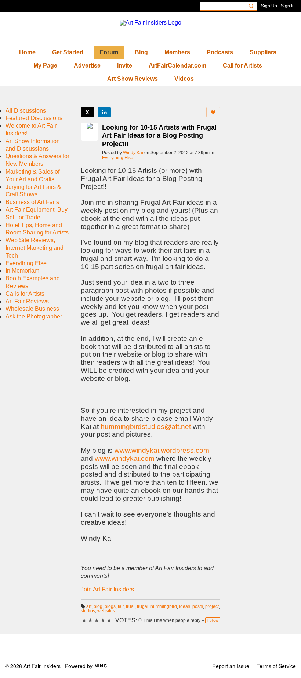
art (88, 606)
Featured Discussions (34, 118)
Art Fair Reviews (27, 301)
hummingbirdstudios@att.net (146, 426)
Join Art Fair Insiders (107, 589)
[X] (87, 112)
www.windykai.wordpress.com (162, 450)
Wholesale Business (32, 309)
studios (88, 610)
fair (121, 606)
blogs (110, 606)
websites (106, 610)
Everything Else (117, 157)
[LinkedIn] (104, 112)
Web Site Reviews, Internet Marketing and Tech (35, 248)
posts (197, 606)
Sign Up (269, 5)
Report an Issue (230, 666)
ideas (184, 606)
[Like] (213, 112)
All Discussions (26, 110)
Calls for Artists (25, 294)
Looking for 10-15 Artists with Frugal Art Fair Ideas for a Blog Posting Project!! (159, 135)
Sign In (288, 5)
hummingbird (163, 606)
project (212, 606)
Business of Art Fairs (32, 202)
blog (98, 606)
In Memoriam (22, 270)
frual (130, 606)
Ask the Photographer (34, 316)
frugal (142, 606)
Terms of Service (276, 666)
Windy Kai (133, 152)
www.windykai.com (125, 458)
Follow (212, 620)
